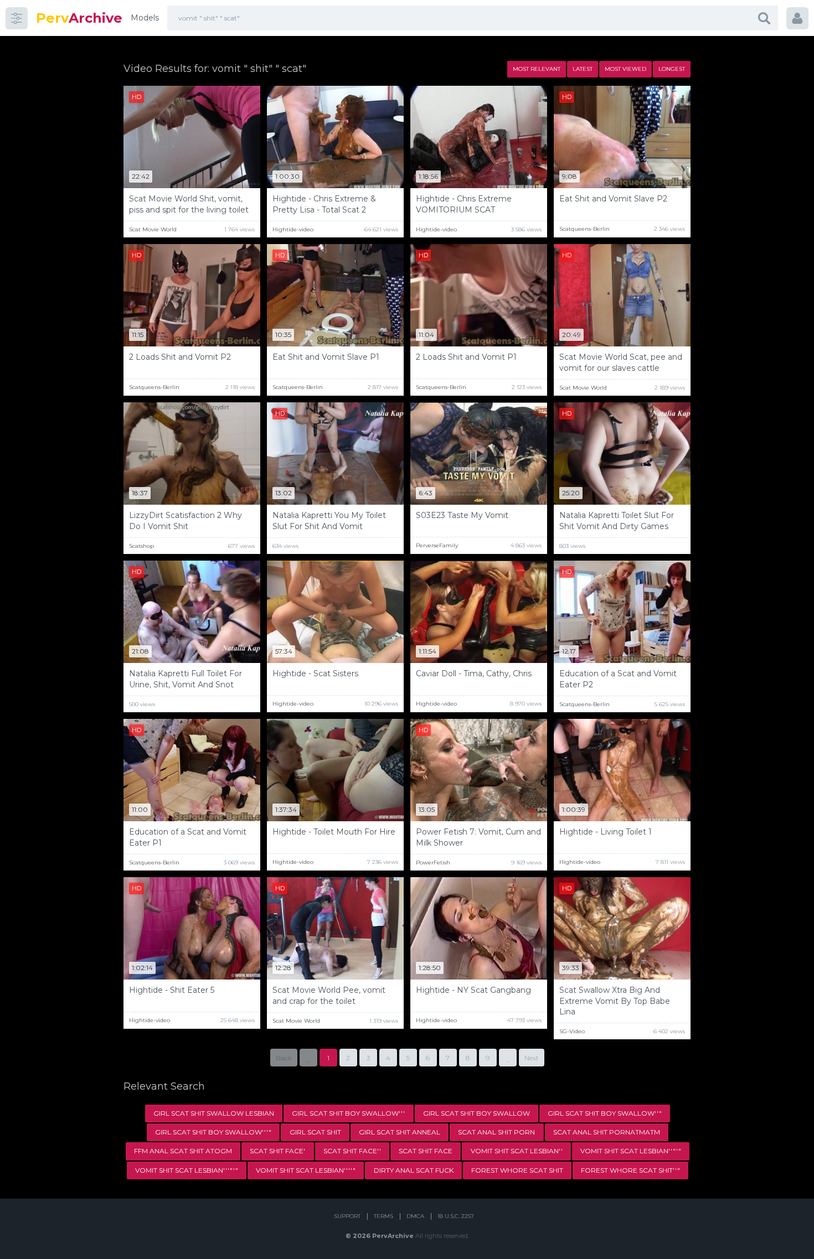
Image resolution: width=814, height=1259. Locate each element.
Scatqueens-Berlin (584, 228)
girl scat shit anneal (399, 1132)
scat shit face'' (352, 1151)
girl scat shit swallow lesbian (213, 1113)
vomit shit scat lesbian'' (517, 1151)
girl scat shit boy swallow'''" (213, 1132)
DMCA (415, 1216)
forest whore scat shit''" (630, 1170)
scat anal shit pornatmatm (606, 1132)
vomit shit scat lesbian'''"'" (186, 1170)
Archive (79, 18)
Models (145, 18)
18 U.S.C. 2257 (455, 1216)
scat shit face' (277, 1151)
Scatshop (141, 546)
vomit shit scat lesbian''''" (306, 1170)
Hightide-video (292, 229)
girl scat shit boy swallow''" (605, 1113)
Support (347, 1216)
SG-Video (572, 1031)
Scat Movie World (153, 229)
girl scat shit (315, 1132)
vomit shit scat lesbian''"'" (630, 1151)
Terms (383, 1216)
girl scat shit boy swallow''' (348, 1113)
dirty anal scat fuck (414, 1170)
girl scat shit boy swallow (476, 1113)
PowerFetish (433, 862)
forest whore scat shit (517, 1170)
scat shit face (425, 1151)
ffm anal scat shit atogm (183, 1151)
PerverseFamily (437, 545)
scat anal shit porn (496, 1132)
